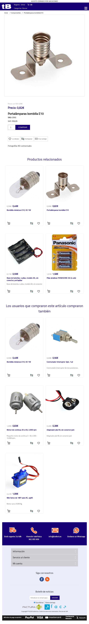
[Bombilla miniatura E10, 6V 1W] (24, 185)
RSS (47, 579)
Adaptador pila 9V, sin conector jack (60, 430)
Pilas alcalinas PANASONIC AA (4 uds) (61, 278)
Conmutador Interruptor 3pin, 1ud (60, 362)
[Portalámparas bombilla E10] (64, 185)
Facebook (42, 579)
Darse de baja (50, 602)
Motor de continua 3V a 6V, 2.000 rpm (22, 430)
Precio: (12, 107)
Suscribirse (39, 602)
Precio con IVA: (13, 103)
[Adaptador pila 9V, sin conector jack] (64, 404)
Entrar (23, 4)
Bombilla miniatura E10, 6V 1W (19, 210)
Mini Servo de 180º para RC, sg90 (20, 498)
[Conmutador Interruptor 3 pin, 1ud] (64, 336)
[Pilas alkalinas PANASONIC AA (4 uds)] (64, 252)
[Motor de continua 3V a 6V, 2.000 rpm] (24, 404)
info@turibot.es (55, 536)
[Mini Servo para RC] (24, 472)
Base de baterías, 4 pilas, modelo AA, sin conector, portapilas (22, 279)
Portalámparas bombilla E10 (58, 210)
